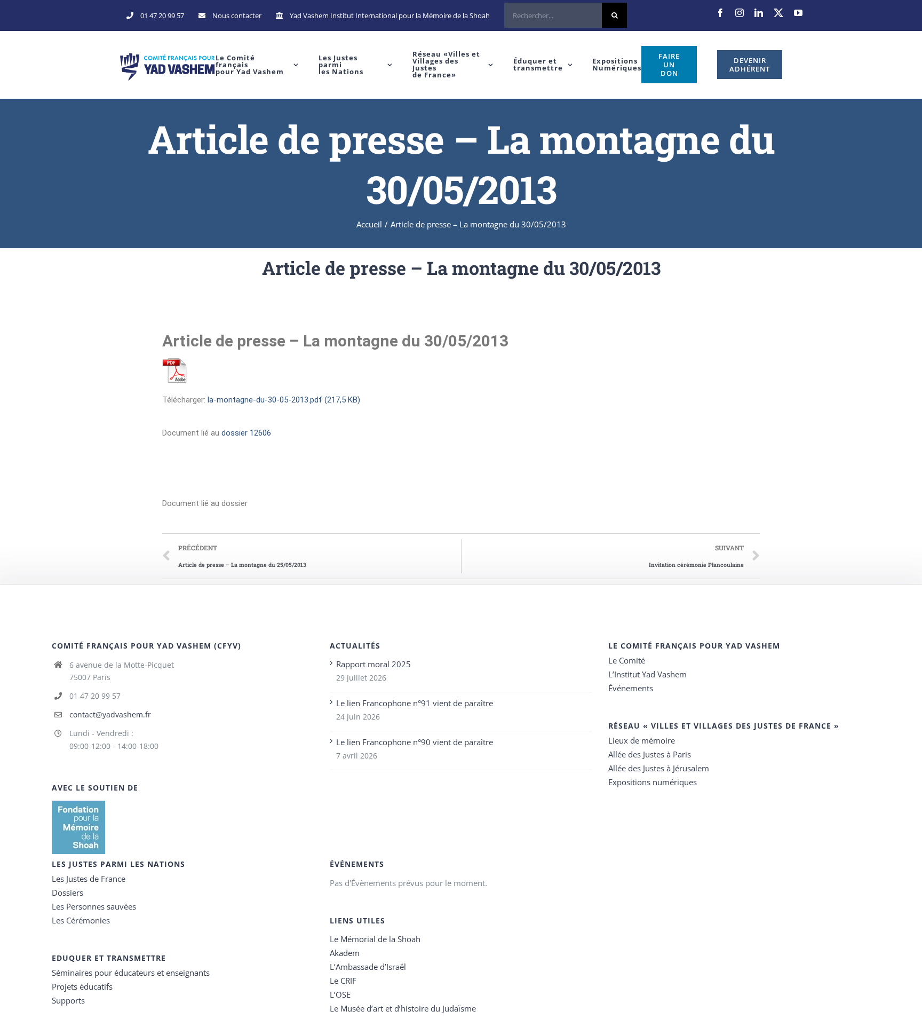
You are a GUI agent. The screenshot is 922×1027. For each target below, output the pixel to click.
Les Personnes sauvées (94, 906)
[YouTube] (798, 13)
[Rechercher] (565, 15)
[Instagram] (739, 13)
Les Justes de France (88, 878)
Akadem (345, 952)
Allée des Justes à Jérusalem (658, 768)
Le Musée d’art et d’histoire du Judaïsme (403, 1008)
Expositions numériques (652, 782)
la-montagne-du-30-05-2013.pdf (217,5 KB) (284, 400)
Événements (630, 688)
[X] (778, 13)
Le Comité (626, 660)
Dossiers (67, 892)
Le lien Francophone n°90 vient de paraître (414, 742)
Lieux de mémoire (641, 740)
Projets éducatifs (82, 986)
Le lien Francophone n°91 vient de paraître (414, 703)
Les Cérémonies (81, 920)
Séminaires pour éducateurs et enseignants (131, 972)
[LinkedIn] (758, 13)
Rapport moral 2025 (373, 664)
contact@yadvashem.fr (110, 714)
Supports (68, 1000)
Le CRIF (343, 980)
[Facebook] (720, 13)
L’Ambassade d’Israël (368, 966)
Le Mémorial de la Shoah (375, 939)
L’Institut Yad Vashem (647, 674)
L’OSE (340, 994)
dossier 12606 (246, 433)
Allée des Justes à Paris (649, 754)
